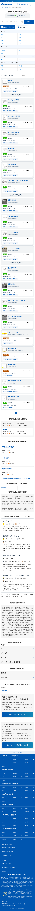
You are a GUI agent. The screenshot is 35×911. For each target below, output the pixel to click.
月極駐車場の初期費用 (7, 851)
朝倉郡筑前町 (7, 469)
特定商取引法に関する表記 (8, 867)
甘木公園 (3, 487)
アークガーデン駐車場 (14, 380)
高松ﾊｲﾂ (10, 80)
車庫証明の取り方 (6, 855)
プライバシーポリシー (7, 863)
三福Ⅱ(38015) (12, 200)
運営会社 (4, 871)
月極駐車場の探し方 (7, 844)
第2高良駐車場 (12, 364)
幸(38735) (11, 148)
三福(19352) (11, 284)
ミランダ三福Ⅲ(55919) (14, 316)
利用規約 (4, 860)
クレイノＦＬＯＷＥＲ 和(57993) (18, 180)
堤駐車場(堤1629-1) (13, 396)
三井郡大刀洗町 (8, 447)
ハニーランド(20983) (14, 248)
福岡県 (6, 7)
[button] (17, 31)
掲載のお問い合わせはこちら (17, 714)
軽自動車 (4, 690)
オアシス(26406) (13, 232)
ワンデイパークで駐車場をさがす (16, 745)
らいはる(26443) (13, 216)
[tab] (7, 27)
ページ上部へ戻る (18, 752)
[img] (22, 22)
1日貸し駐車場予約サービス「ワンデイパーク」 (13, 903)
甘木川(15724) (12, 164)
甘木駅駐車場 (12, 348)
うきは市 (5, 458)
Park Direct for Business (7, 905)
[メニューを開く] (33, 4)
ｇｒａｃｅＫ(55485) (14, 116)
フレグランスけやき (14, 332)
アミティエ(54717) (13, 100)
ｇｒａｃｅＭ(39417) (14, 132)
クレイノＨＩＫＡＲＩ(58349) (16, 300)
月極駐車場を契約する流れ (8, 847)
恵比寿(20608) (12, 268)
